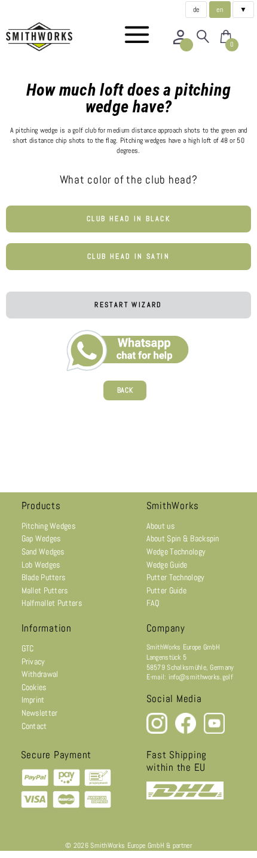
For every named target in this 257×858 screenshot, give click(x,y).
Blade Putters (44, 577)
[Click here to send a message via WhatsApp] (128, 348)
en (219, 9)
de (196, 9)
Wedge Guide (167, 564)
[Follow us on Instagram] (157, 731)
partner (182, 845)
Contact (34, 726)
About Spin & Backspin (182, 538)
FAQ (153, 602)
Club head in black (128, 218)
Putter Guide (166, 590)
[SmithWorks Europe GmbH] (42, 37)
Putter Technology (175, 577)
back (125, 390)
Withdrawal (40, 674)
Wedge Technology (176, 551)
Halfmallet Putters (52, 602)
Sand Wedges (43, 551)
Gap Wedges (41, 538)
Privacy (33, 661)
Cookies (34, 687)
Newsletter (40, 712)
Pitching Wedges (49, 525)
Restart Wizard (128, 305)
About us (160, 525)
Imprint (33, 699)
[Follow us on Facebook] (186, 731)
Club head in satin (128, 256)
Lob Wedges (41, 564)
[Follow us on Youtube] (214, 731)
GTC (28, 648)
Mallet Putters (45, 590)
